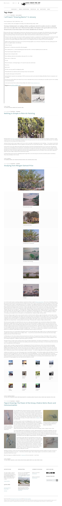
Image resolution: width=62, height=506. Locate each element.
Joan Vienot (13, 111)
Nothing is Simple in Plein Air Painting (19, 113)
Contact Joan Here (7, 481)
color (13, 159)
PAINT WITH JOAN (33, 9)
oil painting (30, 159)
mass (26, 159)
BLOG (38, 9)
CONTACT (48, 9)
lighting (14, 107)
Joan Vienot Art (34, 473)
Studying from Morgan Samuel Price (18, 166)
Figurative (9, 458)
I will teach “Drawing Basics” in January (20, 17)
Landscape (9, 158)
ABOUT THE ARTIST (43, 9)
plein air (33, 159)
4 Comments (18, 111)
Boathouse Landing (9, 159)
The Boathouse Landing (28, 138)
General (8, 106)
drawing (7, 107)
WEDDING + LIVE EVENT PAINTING (24, 9)
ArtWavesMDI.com (15, 85)
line (16, 107)
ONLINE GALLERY (14, 9)
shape (23, 107)
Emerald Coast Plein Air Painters (17, 138)
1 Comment (18, 163)
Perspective (19, 107)
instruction (11, 107)
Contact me (23, 455)
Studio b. (38, 417)
